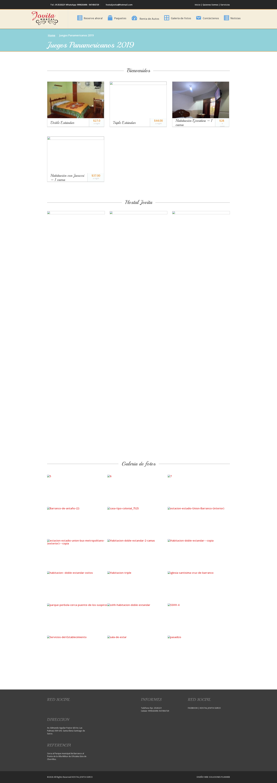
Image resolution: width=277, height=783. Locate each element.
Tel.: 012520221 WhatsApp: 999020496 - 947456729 (74, 4)
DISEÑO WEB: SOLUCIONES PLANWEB (213, 777)
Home (51, 35)
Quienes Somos (210, 4)
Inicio (197, 4)
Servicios (225, 4)
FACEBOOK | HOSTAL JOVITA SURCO (204, 708)
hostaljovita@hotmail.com (118, 4)
